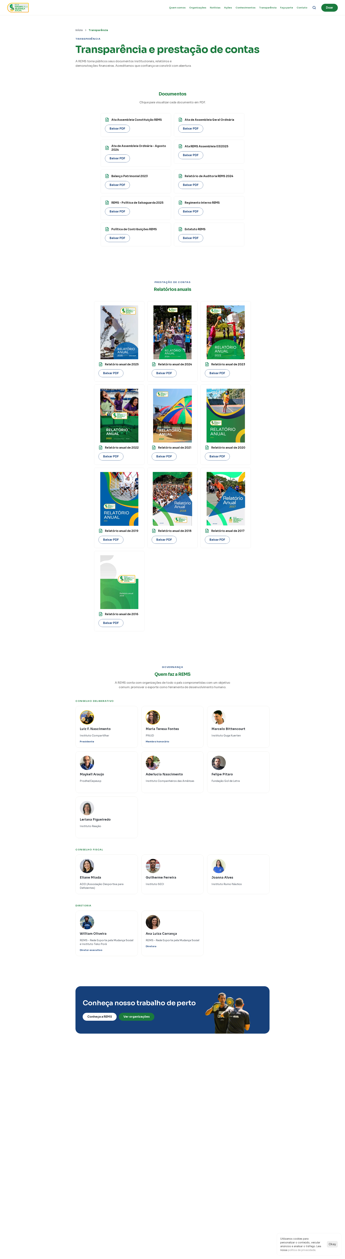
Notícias (215, 7)
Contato (302, 7)
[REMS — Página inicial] (18, 7)
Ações (228, 7)
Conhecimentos (246, 7)
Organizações (197, 7)
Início (79, 30)
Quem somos (177, 7)
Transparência (268, 7)
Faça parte (286, 7)
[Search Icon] (314, 8)
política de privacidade (301, 1249)
